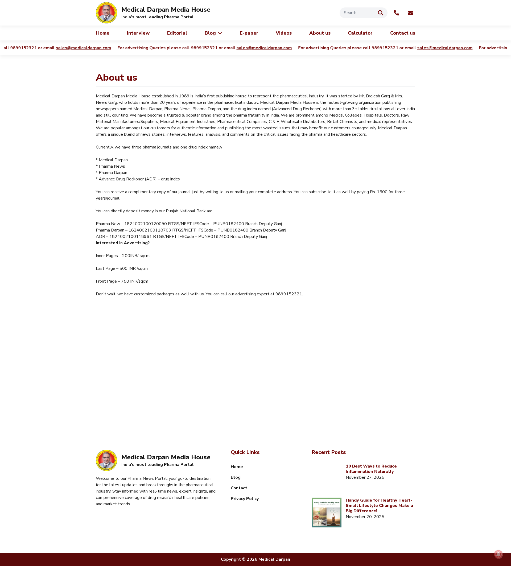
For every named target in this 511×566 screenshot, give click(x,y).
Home (102, 33)
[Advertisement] (255, 378)
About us (320, 33)
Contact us (402, 33)
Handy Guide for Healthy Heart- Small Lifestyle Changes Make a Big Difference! (379, 506)
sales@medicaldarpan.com (80, 48)
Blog (210, 33)
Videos (284, 33)
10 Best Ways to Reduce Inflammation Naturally (371, 469)
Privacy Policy (245, 499)
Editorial (177, 33)
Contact (239, 488)
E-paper (249, 33)
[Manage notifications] (498, 554)
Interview (138, 33)
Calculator (360, 33)
